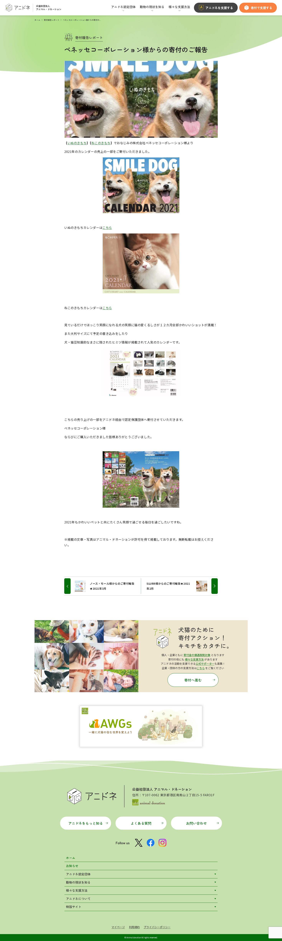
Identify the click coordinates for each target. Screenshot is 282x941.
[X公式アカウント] (139, 843)
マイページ (118, 927)
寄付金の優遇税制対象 (197, 655)
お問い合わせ (196, 823)
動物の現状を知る (78, 882)
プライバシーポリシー (157, 927)
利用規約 (134, 927)
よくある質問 (141, 823)
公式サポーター (205, 663)
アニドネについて (78, 898)
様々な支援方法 (194, 659)
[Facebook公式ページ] (150, 843)
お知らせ (72, 865)
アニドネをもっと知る (85, 823)
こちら (107, 227)
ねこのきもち (100, 143)
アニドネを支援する (219, 7)
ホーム (37, 19)
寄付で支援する (261, 7)
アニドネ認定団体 (78, 874)
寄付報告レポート (51, 19)
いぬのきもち (77, 143)
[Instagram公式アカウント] (162, 843)
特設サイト (73, 906)
